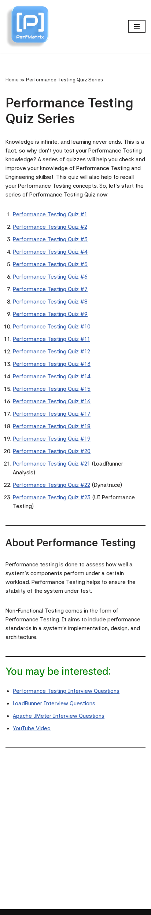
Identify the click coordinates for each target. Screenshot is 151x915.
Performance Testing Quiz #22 (51, 485)
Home (12, 79)
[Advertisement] (75, 833)
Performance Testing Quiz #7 (50, 289)
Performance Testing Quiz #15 (52, 389)
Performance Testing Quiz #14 (52, 376)
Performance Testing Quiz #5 (50, 264)
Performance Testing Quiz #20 (52, 451)
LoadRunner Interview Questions (54, 703)
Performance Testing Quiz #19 (52, 439)
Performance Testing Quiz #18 (52, 426)
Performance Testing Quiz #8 (50, 301)
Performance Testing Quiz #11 (51, 339)
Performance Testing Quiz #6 (50, 276)
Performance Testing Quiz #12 (51, 351)
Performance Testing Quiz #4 (50, 252)
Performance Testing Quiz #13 (52, 364)
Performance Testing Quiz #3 (50, 239)
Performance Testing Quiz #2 (50, 227)
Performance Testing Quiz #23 (52, 497)
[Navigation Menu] (137, 26)
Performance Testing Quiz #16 (52, 401)
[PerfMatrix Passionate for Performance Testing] (27, 26)
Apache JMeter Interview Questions (58, 716)
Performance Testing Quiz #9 (50, 314)
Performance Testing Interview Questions (66, 691)
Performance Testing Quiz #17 (52, 414)
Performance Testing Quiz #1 (50, 214)
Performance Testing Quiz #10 (52, 326)
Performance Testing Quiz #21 (51, 463)
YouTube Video (32, 728)
